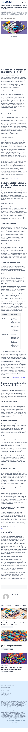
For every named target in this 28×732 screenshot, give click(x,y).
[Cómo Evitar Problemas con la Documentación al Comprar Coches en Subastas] (14, 641)
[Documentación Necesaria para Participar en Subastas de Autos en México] (14, 663)
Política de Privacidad (6, 693)
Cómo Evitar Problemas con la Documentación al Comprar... (11, 646)
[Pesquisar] (23, 2)
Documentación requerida (7, 627)
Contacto (3, 692)
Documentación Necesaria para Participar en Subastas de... (12, 668)
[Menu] (26, 2)
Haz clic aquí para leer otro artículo (17, 178)
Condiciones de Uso (5, 690)
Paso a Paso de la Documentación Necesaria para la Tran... (13, 624)
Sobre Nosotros (4, 695)
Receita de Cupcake (5, 694)
